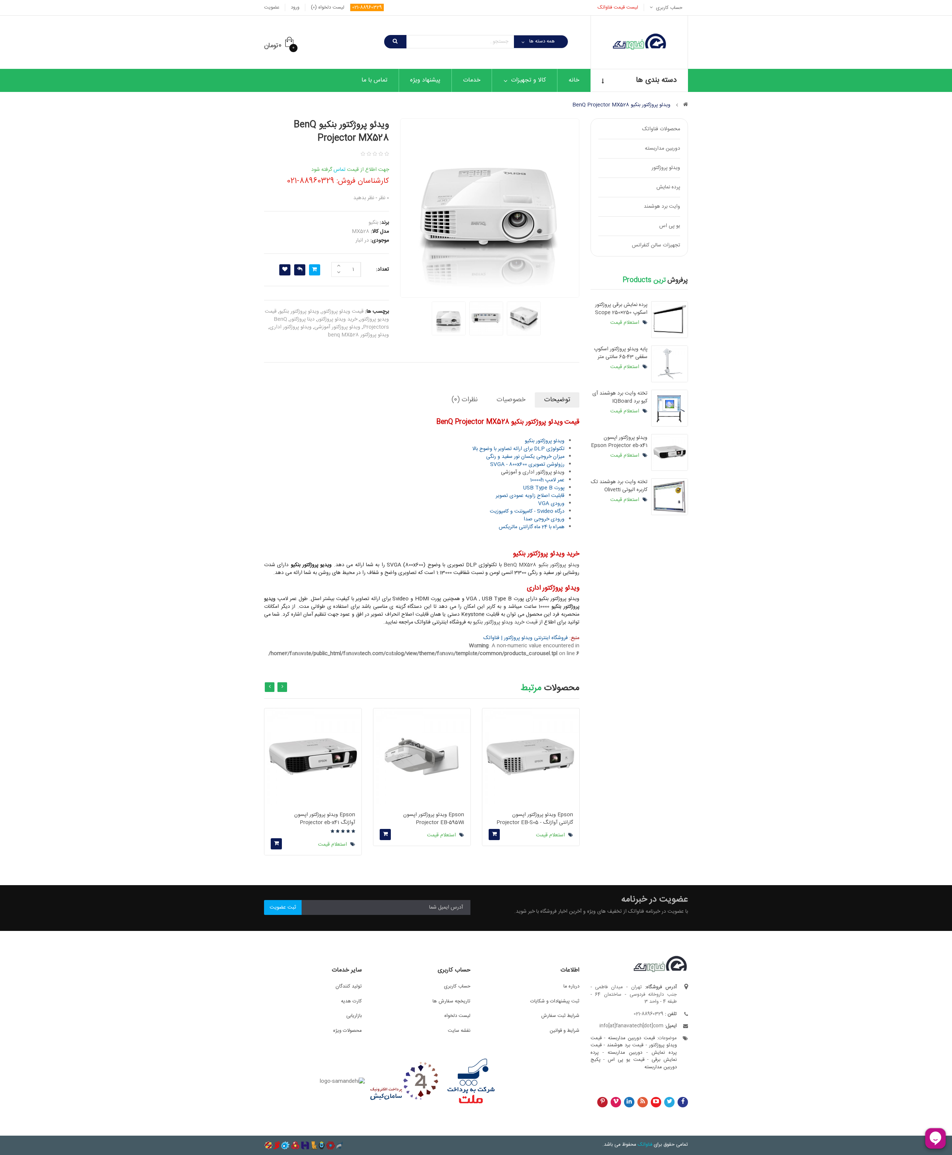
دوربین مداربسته (662, 148)
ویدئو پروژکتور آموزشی (337, 327)
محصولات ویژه (347, 1031)
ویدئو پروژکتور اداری (291, 327)
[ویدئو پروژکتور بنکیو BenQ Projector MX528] (448, 318)
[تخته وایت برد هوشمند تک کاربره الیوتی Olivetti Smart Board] (669, 496)
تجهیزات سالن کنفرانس (656, 245)
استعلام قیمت (625, 322)
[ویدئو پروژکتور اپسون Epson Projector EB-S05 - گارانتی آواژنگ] (531, 757)
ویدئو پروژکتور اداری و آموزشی (533, 472)
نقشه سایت (459, 1031)
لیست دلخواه (457, 1016)
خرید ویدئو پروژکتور (337, 319)
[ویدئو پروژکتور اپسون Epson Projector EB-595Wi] (422, 757)
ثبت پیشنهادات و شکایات (554, 1001)
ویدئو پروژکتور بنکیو (299, 311)
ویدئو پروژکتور (666, 167)
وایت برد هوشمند (662, 206)
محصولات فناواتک (661, 129)
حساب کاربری (457, 986)
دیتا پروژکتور (302, 319)
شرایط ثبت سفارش (560, 1016)
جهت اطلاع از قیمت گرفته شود (350, 169)
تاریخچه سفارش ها (451, 1001)
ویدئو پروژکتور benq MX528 (358, 335)
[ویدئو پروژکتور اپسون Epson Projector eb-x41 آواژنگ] (669, 452)
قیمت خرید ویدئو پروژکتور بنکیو (505, 622)
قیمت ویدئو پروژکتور (343, 311)
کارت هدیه (351, 1001)
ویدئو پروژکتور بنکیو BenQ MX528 (541, 565)
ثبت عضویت (283, 907)
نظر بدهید (363, 198)
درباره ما (571, 986)
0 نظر (384, 198)
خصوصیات (510, 399)
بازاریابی (354, 1016)
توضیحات (557, 399)
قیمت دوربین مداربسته (631, 1038)
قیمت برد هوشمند (625, 1045)
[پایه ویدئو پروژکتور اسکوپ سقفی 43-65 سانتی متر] (669, 364)
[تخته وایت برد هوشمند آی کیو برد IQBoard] (669, 408)
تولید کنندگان (348, 986)
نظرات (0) (464, 399)
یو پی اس (669, 225)
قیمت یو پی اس (626, 1060)
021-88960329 (367, 7)
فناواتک (645, 1144)
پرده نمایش (668, 187)
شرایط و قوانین (564, 1031)
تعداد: (382, 269)
